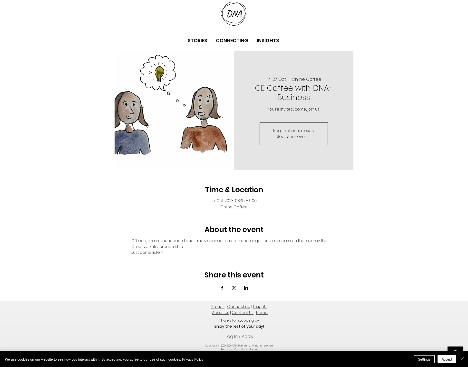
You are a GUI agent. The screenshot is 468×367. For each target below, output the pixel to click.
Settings (424, 359)
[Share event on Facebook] (222, 288)
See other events (294, 136)
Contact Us (243, 313)
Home (262, 313)
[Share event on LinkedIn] (246, 288)
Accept (447, 359)
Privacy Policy (192, 359)
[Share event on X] (234, 288)
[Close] (462, 359)
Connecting (238, 306)
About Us (220, 313)
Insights (260, 306)
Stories (217, 306)
